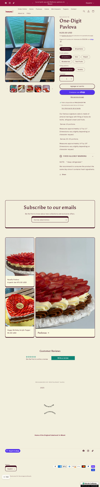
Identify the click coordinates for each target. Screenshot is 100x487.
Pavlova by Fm (14, 476)
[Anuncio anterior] (32, 3)
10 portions (66, 49)
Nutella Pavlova (13, 280)
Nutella (80, 69)
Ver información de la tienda (71, 108)
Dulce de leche (67, 69)
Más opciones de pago (77, 97)
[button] (84, 11)
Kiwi (76, 57)
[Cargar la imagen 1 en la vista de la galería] (13, 88)
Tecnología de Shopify (25, 476)
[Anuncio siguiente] (67, 3)
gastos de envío (67, 35)
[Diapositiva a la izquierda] (7, 89)
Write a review (63, 358)
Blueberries (66, 61)
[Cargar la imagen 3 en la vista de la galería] (29, 88)
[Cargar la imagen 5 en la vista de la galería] (46, 88)
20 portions (79, 49)
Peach (85, 57)
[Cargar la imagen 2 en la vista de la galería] (21, 88)
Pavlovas (42, 333)
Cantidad (62, 74)
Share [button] (64, 174)
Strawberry (66, 57)
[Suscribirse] (66, 219)
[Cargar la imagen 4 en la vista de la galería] (38, 88)
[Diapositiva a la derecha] (52, 89)
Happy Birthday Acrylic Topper (18, 330)
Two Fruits (79, 61)
